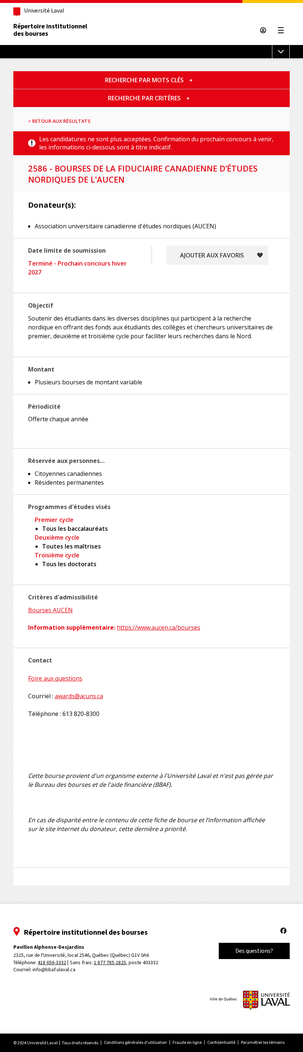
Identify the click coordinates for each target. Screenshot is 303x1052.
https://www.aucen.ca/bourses (158, 627)
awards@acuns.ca (79, 696)
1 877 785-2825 (110, 962)
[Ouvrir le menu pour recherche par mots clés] (191, 80)
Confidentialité (221, 1042)
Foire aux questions (55, 678)
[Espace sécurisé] (263, 30)
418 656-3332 (52, 962)
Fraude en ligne (187, 1042)
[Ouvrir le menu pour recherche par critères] (188, 98)
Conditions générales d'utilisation (135, 1042)
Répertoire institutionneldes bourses (50, 30)
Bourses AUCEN (50, 610)
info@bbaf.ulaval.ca (54, 969)
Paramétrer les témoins (263, 1042)
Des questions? (254, 951)
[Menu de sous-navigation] (281, 51)
